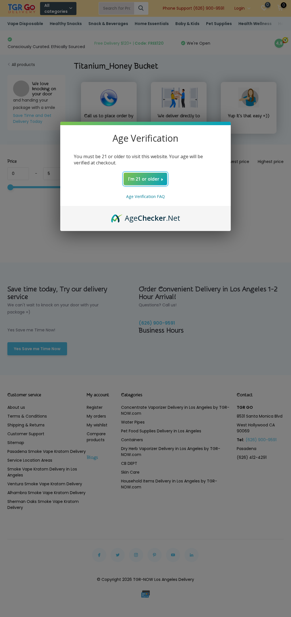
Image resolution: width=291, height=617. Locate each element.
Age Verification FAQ (145, 196)
